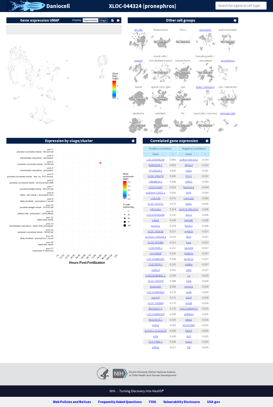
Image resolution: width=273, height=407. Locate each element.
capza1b (189, 198)
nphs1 (155, 325)
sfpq (188, 237)
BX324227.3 (155, 308)
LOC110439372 (189, 308)
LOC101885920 (155, 314)
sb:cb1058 (189, 325)
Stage (103, 20)
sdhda (155, 347)
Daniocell (58, 6)
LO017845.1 (155, 248)
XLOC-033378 (155, 281)
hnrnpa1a (188, 187)
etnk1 (188, 204)
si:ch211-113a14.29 (155, 330)
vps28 (188, 303)
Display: (77, 20)
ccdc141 (155, 198)
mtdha (188, 264)
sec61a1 (188, 259)
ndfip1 (188, 181)
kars (188, 242)
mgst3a (188, 231)
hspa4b (188, 220)
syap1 (188, 341)
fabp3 (188, 330)
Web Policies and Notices (72, 402)
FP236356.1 (155, 170)
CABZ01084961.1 (155, 275)
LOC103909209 (155, 159)
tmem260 (155, 286)
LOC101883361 (155, 259)
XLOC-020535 (155, 231)
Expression (90, 20)
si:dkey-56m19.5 (188, 159)
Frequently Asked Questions (120, 402)
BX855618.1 (155, 165)
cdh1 (189, 270)
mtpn (189, 170)
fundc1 (189, 226)
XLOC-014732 (155, 204)
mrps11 (188, 286)
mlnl (155, 336)
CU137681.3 (155, 341)
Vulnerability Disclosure (181, 402)
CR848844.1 (155, 181)
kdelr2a (188, 253)
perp (188, 281)
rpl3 (188, 336)
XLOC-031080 (155, 242)
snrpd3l (188, 248)
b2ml (189, 297)
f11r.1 (189, 176)
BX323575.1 (155, 319)
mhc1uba (155, 209)
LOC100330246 (155, 215)
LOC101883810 (155, 292)
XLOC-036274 (155, 176)
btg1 (188, 192)
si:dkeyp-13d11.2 (155, 192)
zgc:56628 (155, 253)
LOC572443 (155, 187)
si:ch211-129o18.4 (155, 237)
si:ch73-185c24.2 (188, 209)
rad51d (155, 270)
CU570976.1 (155, 264)
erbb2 (188, 319)
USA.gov (213, 402)
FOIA (152, 402)
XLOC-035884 (155, 303)
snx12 (188, 215)
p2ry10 (155, 297)
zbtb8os (189, 314)
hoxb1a (155, 226)
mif (188, 347)
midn (189, 292)
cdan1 (155, 220)
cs (188, 275)
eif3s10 (189, 165)
